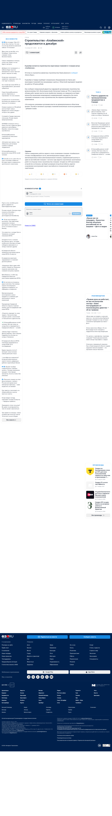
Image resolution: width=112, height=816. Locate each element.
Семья (72, 664)
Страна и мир (94, 650)
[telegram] (28, 677)
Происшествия (74, 653)
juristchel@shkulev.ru (42, 731)
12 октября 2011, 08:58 (30, 48)
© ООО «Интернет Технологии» (10, 745)
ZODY (62, 23)
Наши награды (6, 653)
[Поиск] (101, 27)
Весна (29, 650)
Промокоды (17, 23)
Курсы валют (55, 23)
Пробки (56, 27)
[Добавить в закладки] (76, 52)
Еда (28, 659)
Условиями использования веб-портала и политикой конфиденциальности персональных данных (81, 729)
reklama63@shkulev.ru (86, 718)
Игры (67, 23)
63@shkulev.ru (20, 730)
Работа (72, 656)
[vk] (33, 677)
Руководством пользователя (64, 727)
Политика (73, 650)
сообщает (74, 73)
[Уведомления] (105, 27)
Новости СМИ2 (30, 225)
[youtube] (51, 677)
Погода (33, 23)
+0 (75, 199)
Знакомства (26, 23)
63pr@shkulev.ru (80, 723)
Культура (52, 650)
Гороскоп (46, 23)
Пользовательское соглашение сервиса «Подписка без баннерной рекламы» (76, 740)
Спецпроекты (94, 659)
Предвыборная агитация (9, 662)
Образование (54, 664)
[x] (47, 677)
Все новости (11, 39)
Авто (28, 645)
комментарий (34, 52)
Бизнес (29, 648)
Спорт (91, 645)
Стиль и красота (95, 648)
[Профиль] (109, 27)
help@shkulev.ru (13, 732)
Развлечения (74, 659)
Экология (93, 653)
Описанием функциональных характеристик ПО (69, 728)
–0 (80, 199)
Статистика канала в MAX (10, 664)
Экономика (93, 656)
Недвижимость (7, 23)
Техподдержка (6, 659)
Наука (51, 659)
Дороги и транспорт (33, 656)
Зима (51, 645)
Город (29, 653)
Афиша (40, 23)
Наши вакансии (7, 656)
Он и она (72, 645)
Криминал (53, 648)
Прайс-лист (5, 648)
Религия (72, 662)
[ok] (38, 677)
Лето (51, 653)
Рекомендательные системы (64, 738)
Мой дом (52, 656)
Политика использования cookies (65, 735)
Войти (31, 214)
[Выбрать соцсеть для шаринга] (80, 52)
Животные (30, 662)
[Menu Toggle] (3, 27)
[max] (42, 677)
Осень (72, 648)
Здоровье (30, 664)
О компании (5, 650)
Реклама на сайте (7, 645)
